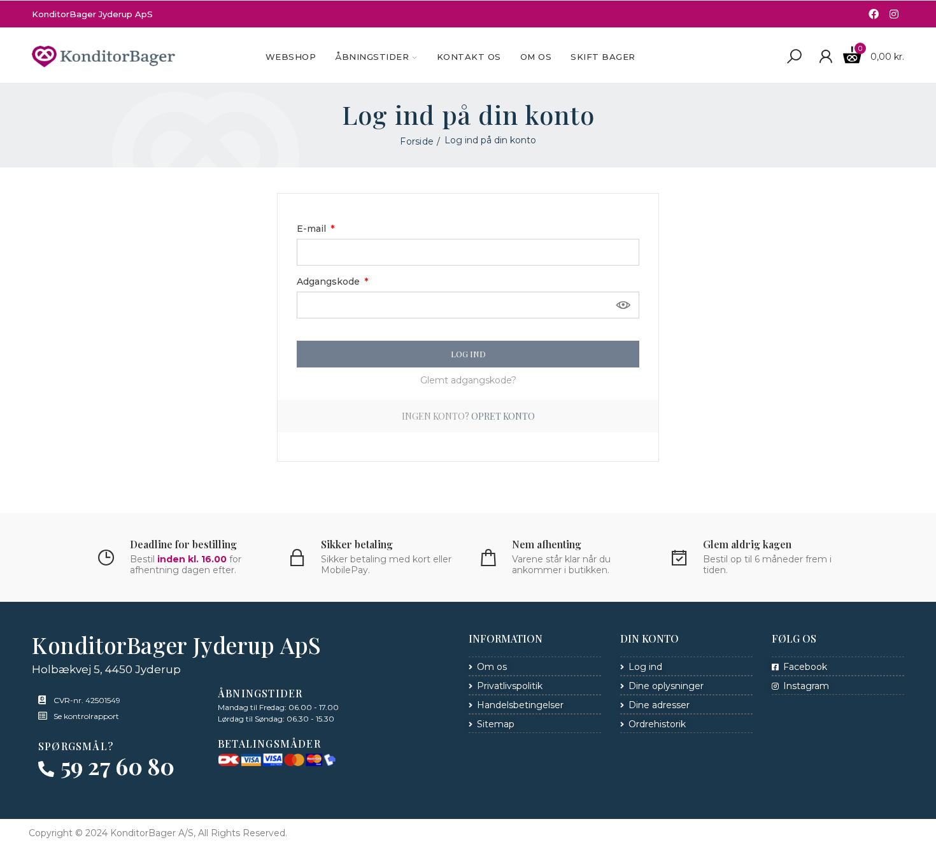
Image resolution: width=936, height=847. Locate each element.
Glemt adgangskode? (468, 380)
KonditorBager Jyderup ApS (92, 14)
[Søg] (794, 57)
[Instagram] (894, 14)
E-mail (313, 228)
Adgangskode (329, 281)
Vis (623, 305)
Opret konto (503, 416)
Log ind (468, 353)
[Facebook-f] (873, 14)
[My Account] (825, 57)
